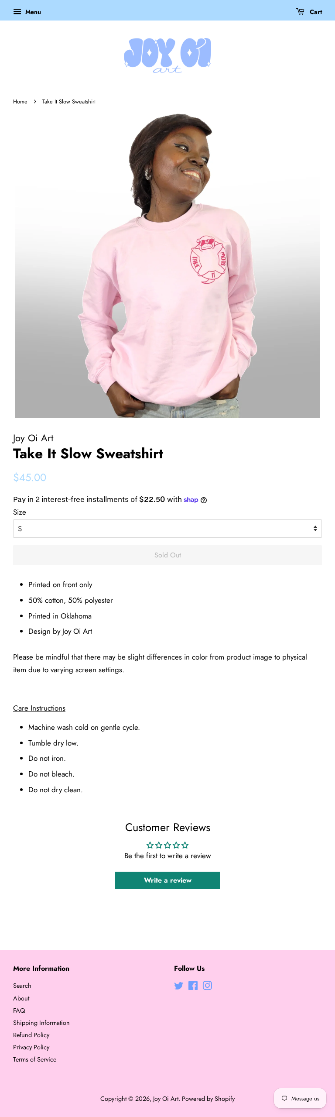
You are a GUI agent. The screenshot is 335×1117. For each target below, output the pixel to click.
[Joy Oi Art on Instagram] (207, 987)
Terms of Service (34, 1059)
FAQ (19, 1010)
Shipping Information (41, 1022)
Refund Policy (31, 1035)
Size (19, 512)
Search (22, 985)
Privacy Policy (31, 1047)
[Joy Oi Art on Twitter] (179, 987)
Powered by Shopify (208, 1098)
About (21, 998)
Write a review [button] (167, 880)
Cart (315, 11)
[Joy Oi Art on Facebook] (193, 987)
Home (20, 101)
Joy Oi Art (165, 1098)
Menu (32, 11)
